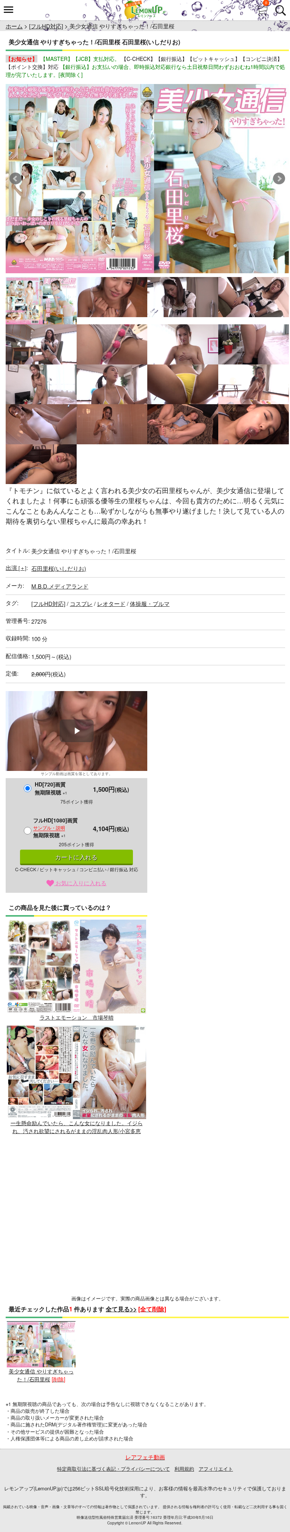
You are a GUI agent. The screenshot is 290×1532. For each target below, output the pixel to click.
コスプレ (81, 603)
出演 (16, 567)
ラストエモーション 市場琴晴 (77, 1017)
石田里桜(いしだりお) (58, 568)
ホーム (14, 26)
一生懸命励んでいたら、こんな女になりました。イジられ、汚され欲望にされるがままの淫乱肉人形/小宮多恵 (77, 1127)
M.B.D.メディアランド (59, 586)
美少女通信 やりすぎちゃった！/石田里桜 (41, 1375)
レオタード (111, 603)
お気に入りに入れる (80, 883)
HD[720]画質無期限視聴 (51, 788)
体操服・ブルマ (150, 603)
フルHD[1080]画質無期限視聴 (55, 827)
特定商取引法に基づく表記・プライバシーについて (113, 1468)
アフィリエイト (216, 1468)
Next (279, 179)
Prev (15, 179)
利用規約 (184, 1468)
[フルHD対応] (46, 26)
